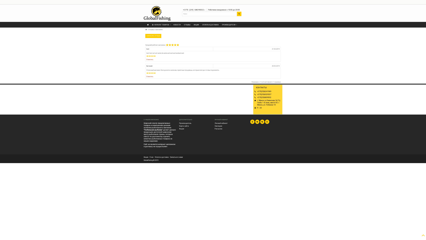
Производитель (185, 123)
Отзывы (187, 25)
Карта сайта (184, 126)
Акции (196, 25)
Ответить (149, 59)
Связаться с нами (176, 157)
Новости (177, 25)
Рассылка (218, 129)
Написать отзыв (153, 36)
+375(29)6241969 (264, 91)
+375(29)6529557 (264, 94)
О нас (152, 157)
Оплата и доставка (210, 25)
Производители (228, 25)
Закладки (218, 126)
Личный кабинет (221, 123)
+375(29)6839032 (264, 97)
